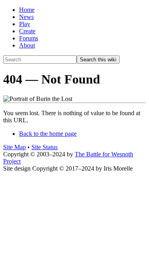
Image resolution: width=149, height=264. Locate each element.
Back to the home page (48, 133)
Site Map (14, 147)
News (26, 16)
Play (24, 24)
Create (27, 31)
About (27, 45)
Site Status (44, 147)
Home (27, 9)
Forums (28, 38)
